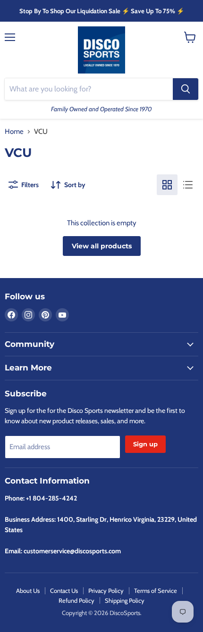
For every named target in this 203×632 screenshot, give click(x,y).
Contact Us (64, 590)
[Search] (185, 89)
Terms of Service (155, 590)
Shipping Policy (124, 600)
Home (14, 132)
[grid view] (167, 184)
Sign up (145, 444)
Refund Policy (76, 600)
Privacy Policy (106, 590)
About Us (28, 590)
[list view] (188, 184)
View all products (102, 246)
